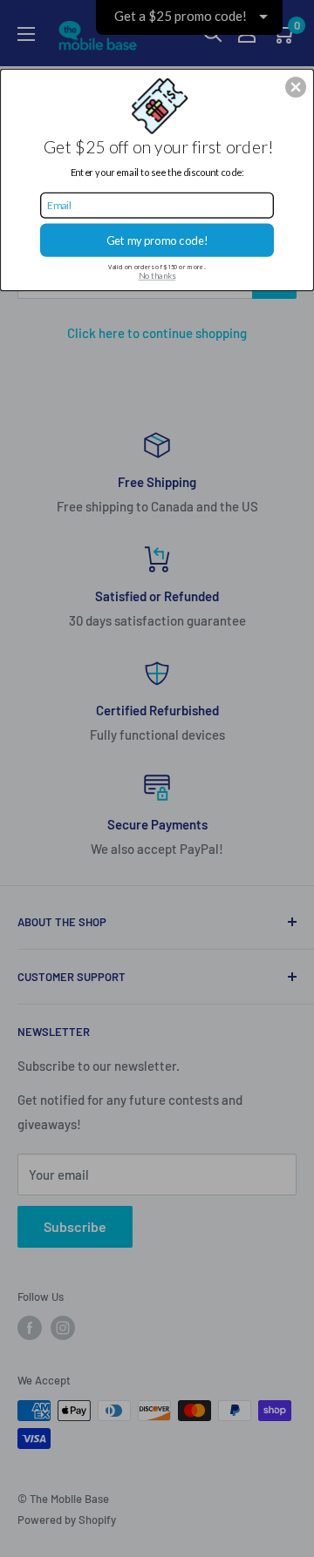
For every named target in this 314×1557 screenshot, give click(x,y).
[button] (295, 87)
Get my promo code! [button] (157, 240)
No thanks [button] (157, 276)
